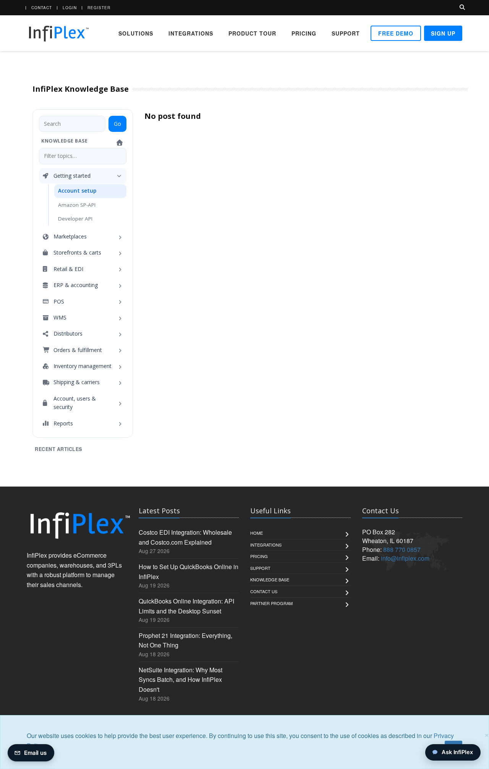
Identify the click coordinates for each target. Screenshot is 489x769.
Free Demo (395, 33)
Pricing (303, 33)
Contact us (263, 591)
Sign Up (443, 33)
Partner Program (271, 603)
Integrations (190, 33)
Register (98, 7)
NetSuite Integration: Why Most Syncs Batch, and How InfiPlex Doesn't (180, 679)
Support (346, 33)
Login (70, 7)
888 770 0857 (402, 549)
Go (117, 123)
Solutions (135, 33)
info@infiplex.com (405, 558)
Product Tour (252, 33)
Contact (41, 7)
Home (256, 533)
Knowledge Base (269, 579)
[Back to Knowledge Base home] (120, 142)
